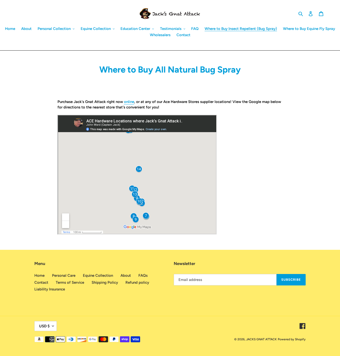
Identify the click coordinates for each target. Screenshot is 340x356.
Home (39, 275)
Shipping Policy (105, 282)
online (129, 101)
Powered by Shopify (292, 339)
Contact (41, 282)
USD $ (44, 326)
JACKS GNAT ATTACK (261, 339)
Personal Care (63, 275)
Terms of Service (70, 282)
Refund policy (137, 282)
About (125, 275)
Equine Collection (98, 275)
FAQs (143, 275)
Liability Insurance (49, 289)
